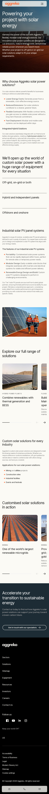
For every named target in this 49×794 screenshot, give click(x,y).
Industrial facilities (13, 478)
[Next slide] (44, 422)
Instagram (25, 720)
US (3, 738)
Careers (6, 698)
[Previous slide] (37, 422)
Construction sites (13, 474)
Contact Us (7, 705)
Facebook (6, 720)
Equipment (7, 678)
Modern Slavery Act (10, 765)
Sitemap (6, 671)
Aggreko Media (13, 720)
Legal (4, 761)
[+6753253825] (24, 789)
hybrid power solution (35, 136)
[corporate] (12, 4)
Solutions (6, 664)
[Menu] (42, 4)
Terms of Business (9, 757)
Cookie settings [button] (8, 773)
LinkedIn (19, 720)
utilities (18, 470)
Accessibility (7, 753)
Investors (6, 691)
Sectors (5, 657)
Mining (9, 470)
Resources (7, 684)
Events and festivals (14, 482)
